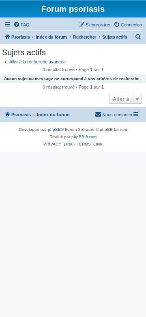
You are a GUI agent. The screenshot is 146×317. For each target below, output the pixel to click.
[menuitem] (21, 25)
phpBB (54, 129)
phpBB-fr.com (84, 137)
